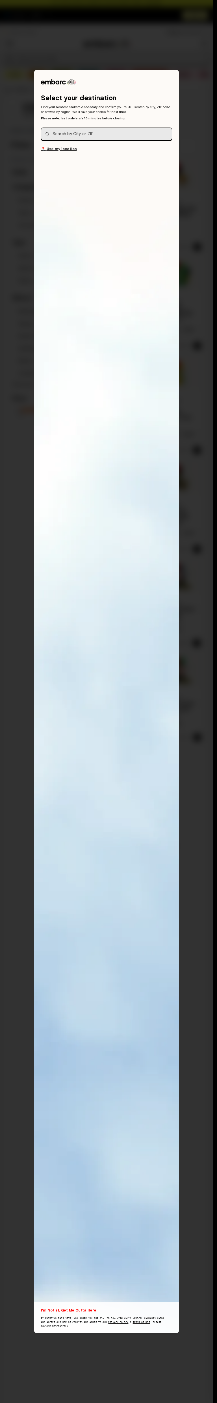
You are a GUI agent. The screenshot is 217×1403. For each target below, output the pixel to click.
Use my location (59, 148)
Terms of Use (141, 1322)
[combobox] (106, 134)
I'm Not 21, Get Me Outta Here (68, 1310)
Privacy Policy (118, 1322)
